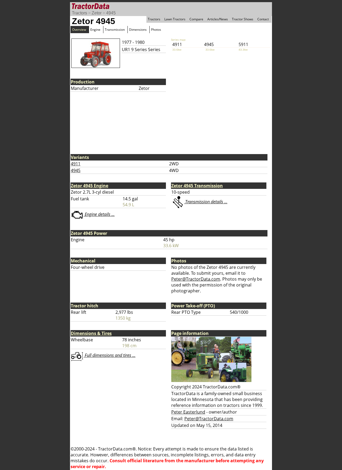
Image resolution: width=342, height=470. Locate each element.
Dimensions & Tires (91, 333)
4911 (75, 164)
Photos (156, 29)
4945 (111, 13)
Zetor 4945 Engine (89, 186)
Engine (95, 29)
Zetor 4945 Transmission (197, 186)
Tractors (79, 13)
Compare (196, 19)
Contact (263, 19)
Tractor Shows (242, 19)
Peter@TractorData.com (195, 279)
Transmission (115, 29)
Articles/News (217, 19)
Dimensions (138, 29)
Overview (79, 29)
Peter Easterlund (188, 412)
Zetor (97, 13)
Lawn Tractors (174, 19)
